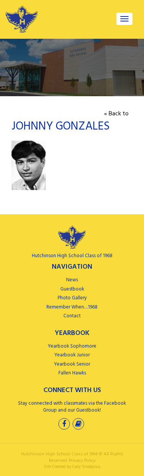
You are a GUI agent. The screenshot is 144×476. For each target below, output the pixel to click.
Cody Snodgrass (86, 466)
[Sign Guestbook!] (79, 425)
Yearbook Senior (72, 364)
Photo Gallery (72, 298)
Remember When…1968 (72, 307)
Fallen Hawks (72, 373)
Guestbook (72, 289)
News (72, 280)
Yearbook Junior (72, 355)
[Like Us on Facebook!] (64, 425)
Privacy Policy (82, 461)
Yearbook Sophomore (72, 346)
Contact (72, 316)
